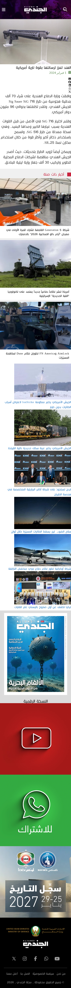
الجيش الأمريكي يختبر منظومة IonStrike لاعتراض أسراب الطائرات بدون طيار (38, 404)
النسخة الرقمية (35, 701)
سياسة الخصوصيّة (43, 973)
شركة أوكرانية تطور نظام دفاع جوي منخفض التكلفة (39, 568)
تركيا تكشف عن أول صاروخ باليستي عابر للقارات (42, 607)
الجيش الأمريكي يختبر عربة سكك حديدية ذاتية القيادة (39, 448)
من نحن (61, 973)
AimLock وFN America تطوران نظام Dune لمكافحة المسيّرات (37, 355)
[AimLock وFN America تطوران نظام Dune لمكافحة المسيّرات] (35, 325)
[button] (35, 78)
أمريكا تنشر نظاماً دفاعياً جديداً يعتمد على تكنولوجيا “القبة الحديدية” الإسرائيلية (38, 293)
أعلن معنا (12, 973)
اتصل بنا (25, 973)
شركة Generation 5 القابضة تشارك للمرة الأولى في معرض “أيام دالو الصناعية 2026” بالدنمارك (37, 232)
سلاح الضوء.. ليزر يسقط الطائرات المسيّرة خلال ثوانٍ (41, 531)
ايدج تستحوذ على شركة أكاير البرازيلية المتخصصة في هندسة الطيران (39, 492)
